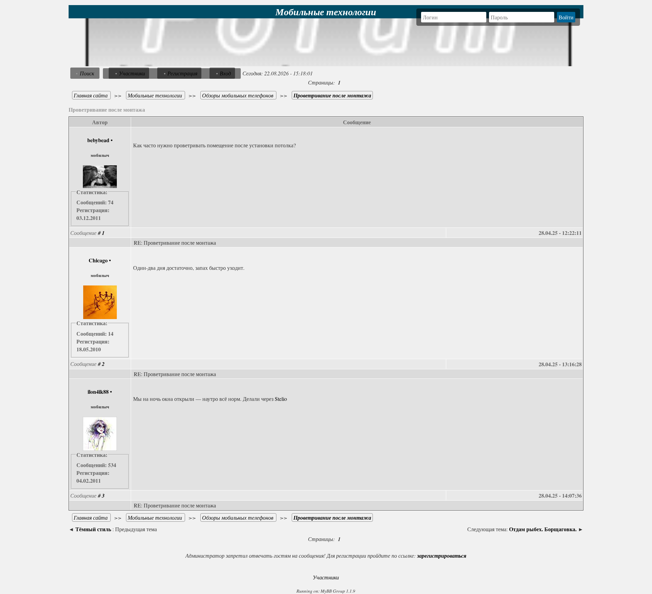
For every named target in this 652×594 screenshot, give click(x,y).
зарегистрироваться (441, 555)
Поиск (86, 73)
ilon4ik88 (98, 391)
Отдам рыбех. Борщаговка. (543, 529)
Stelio (281, 398)
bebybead (98, 140)
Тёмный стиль (93, 529)
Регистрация (182, 73)
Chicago (98, 260)
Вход (225, 73)
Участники (132, 73)
